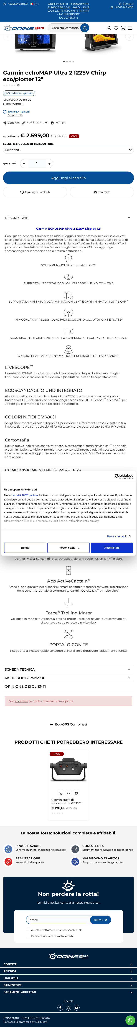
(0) (18, 84)
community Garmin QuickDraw (75, 590)
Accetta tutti (112, 547)
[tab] (68, 218)
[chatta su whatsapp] (130, 1020)
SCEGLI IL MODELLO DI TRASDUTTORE (28, 143)
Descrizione (16, 218)
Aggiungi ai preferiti (37, 191)
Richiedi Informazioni (26, 678)
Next (129, 36)
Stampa (60, 122)
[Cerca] (84, 27)
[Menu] (130, 28)
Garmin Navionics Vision (24, 449)
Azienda (10, 971)
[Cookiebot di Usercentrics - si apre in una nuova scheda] (117, 476)
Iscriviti (98, 919)
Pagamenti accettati (20, 991)
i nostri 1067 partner (24, 495)
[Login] (109, 28)
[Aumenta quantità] (49, 163)
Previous (7, 36)
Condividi (13, 122)
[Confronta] (76, 792)
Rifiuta (25, 547)
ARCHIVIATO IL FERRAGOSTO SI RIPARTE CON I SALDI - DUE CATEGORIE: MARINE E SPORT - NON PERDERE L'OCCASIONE (68, 10)
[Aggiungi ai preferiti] (68, 792)
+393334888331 (17, 3)
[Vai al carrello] (123, 28)
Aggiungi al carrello (68, 178)
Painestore (13, 985)
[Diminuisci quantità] (24, 163)
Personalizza (67, 547)
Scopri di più (15, 115)
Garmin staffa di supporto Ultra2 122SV (66, 801)
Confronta (103, 191)
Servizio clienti (124, 6)
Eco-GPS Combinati (70, 724)
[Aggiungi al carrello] (60, 792)
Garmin (18, 103)
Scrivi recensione (37, 122)
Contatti (128, 3)
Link (79, 929)
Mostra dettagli (116, 536)
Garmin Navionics (95, 446)
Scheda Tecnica (20, 669)
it (35, 4)
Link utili (11, 978)
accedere (21, 701)
